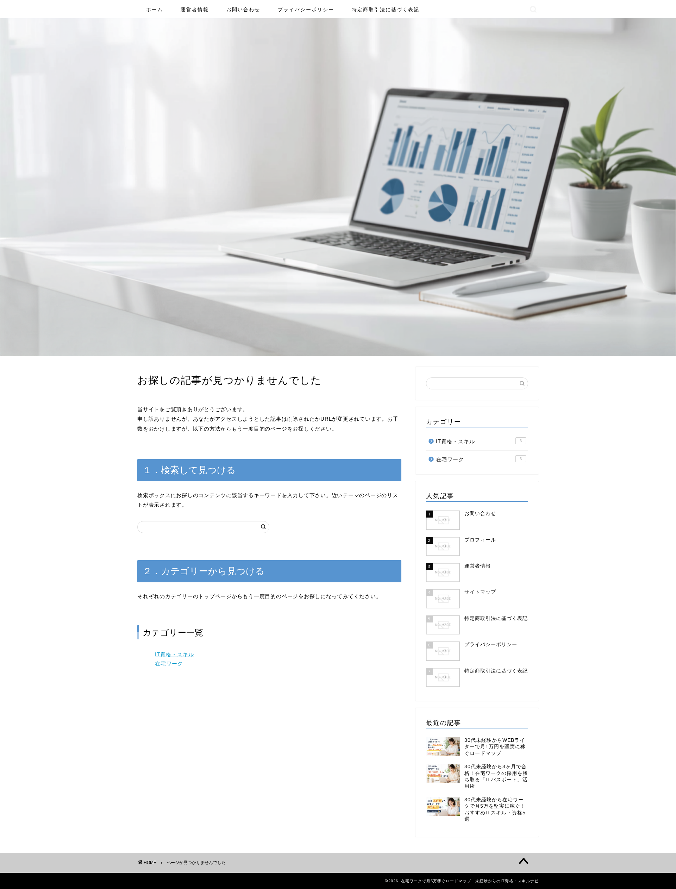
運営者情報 (195, 9)
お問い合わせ (243, 9)
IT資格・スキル (174, 654)
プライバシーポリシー (306, 9)
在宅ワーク (169, 663)
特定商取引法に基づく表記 (385, 9)
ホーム (154, 9)
